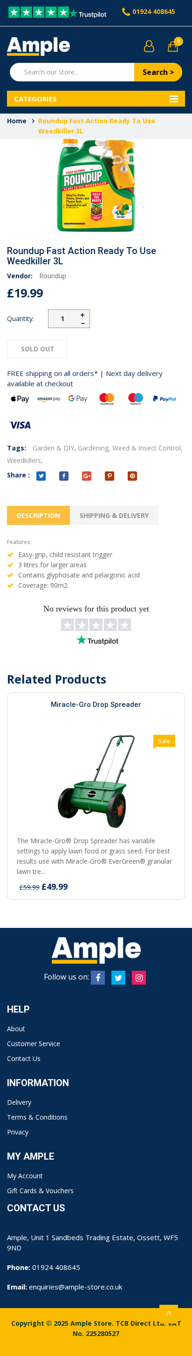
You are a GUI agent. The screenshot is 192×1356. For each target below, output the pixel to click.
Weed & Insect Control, (147, 447)
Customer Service (33, 1043)
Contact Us (24, 1058)
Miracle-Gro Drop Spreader (96, 704)
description (38, 515)
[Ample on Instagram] (139, 978)
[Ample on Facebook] (98, 978)
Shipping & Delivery (114, 515)
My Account (25, 1175)
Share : (18, 474)
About (16, 1028)
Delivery (19, 1102)
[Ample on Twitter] (118, 978)
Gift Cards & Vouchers (40, 1190)
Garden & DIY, (54, 447)
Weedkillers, (25, 460)
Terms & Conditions (37, 1117)
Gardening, (94, 447)
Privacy (17, 1132)
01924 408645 (153, 11)
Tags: (16, 447)
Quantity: (20, 318)
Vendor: (20, 275)
